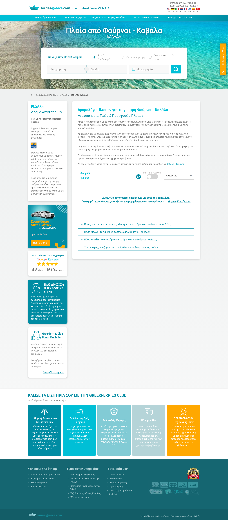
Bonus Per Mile (38, 486)
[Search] (176, 69)
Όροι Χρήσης (116, 486)
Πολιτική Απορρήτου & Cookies (120, 492)
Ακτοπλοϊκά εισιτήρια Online (45, 474)
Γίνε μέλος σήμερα (53, 372)
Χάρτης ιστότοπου (79, 497)
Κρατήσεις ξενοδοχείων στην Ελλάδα (85, 488)
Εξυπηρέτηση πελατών (42, 478)
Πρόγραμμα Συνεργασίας (82, 474)
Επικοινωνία (116, 478)
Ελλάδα (63, 95)
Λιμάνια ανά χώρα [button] (74, 17)
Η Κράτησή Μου (39, 482)
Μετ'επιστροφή (135, 57)
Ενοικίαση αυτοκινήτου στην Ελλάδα (84, 480)
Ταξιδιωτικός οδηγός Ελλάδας (85, 493)
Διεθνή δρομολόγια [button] (45, 17)
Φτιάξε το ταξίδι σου (164, 57)
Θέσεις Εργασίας (118, 482)
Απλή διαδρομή (104, 57)
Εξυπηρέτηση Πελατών (180, 17)
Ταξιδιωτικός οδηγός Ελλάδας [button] (108, 17)
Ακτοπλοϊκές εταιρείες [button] (146, 17)
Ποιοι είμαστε (117, 474)
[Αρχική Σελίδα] (31, 95)
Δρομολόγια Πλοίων (46, 95)
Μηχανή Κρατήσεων (179, 201)
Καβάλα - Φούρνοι (175, 164)
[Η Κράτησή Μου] (223, 72)
